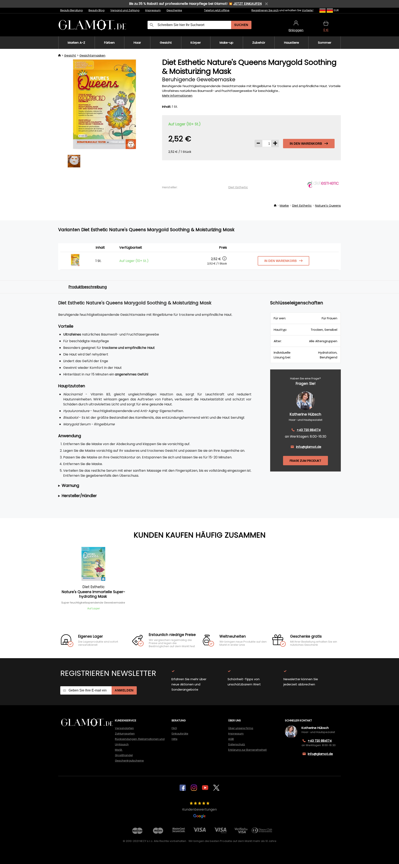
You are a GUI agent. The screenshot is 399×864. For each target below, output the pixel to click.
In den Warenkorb (306, 143)
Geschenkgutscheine (129, 761)
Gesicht (70, 55)
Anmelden (124, 690)
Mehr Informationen (177, 95)
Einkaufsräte (180, 734)
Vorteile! (307, 10)
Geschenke (174, 10)
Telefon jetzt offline (216, 10)
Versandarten (124, 728)
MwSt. (119, 750)
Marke (284, 205)
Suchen (241, 25)
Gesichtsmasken (92, 55)
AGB (231, 739)
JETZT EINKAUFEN (247, 3)
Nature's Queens (328, 205)
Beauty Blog (97, 10)
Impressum (153, 10)
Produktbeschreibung (88, 286)
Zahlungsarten (125, 734)
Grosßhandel (124, 755)
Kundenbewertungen (199, 809)
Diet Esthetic (238, 187)
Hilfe (174, 739)
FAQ (174, 728)
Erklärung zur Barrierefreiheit (247, 750)
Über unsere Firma (240, 728)
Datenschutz (236, 744)
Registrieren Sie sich (265, 10)
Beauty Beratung (71, 10)
